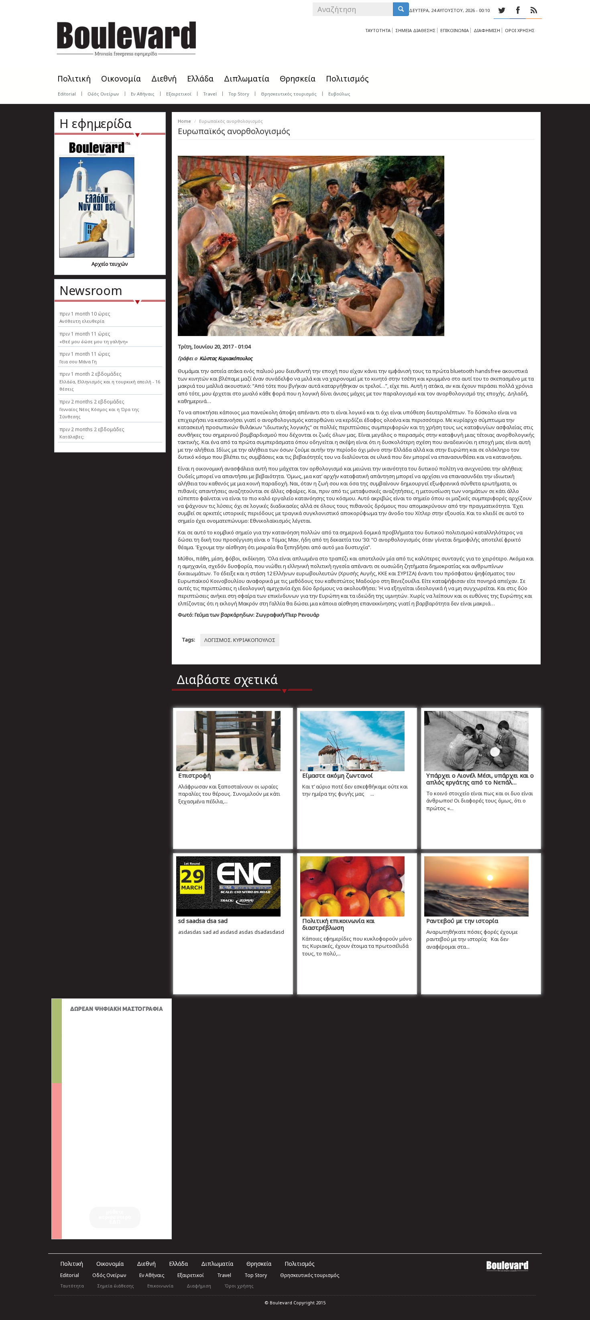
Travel (210, 94)
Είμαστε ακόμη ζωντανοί (337, 775)
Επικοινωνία (160, 1286)
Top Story (238, 94)
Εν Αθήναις (143, 94)
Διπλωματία (246, 78)
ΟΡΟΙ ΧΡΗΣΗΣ (520, 30)
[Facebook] (518, 10)
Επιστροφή (194, 775)
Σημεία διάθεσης (115, 1286)
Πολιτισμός (347, 78)
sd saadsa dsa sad (203, 921)
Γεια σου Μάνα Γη (78, 362)
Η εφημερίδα (95, 123)
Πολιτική (74, 78)
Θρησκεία (297, 78)
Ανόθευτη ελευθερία (81, 321)
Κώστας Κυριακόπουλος (225, 358)
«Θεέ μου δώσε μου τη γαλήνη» (93, 341)
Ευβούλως (339, 94)
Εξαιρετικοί (178, 94)
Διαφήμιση (199, 1286)
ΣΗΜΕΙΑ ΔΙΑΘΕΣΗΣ (415, 30)
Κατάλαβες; (71, 437)
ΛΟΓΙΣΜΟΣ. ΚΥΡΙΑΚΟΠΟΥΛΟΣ (239, 640)
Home (184, 121)
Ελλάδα (200, 78)
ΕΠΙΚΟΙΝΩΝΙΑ (454, 30)
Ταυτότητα (72, 1286)
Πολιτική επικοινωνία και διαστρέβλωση (338, 924)
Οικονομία (121, 78)
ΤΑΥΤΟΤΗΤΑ (378, 30)
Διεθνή (164, 78)
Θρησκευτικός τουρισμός (289, 94)
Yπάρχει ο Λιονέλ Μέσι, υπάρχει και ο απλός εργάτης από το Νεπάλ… (480, 778)
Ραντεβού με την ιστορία (462, 921)
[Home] (126, 36)
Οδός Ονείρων (103, 94)
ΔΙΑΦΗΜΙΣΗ (487, 30)
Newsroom (90, 290)
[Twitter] (502, 10)
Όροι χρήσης (239, 1286)
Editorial (67, 94)
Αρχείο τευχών (110, 263)
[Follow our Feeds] (534, 10)
